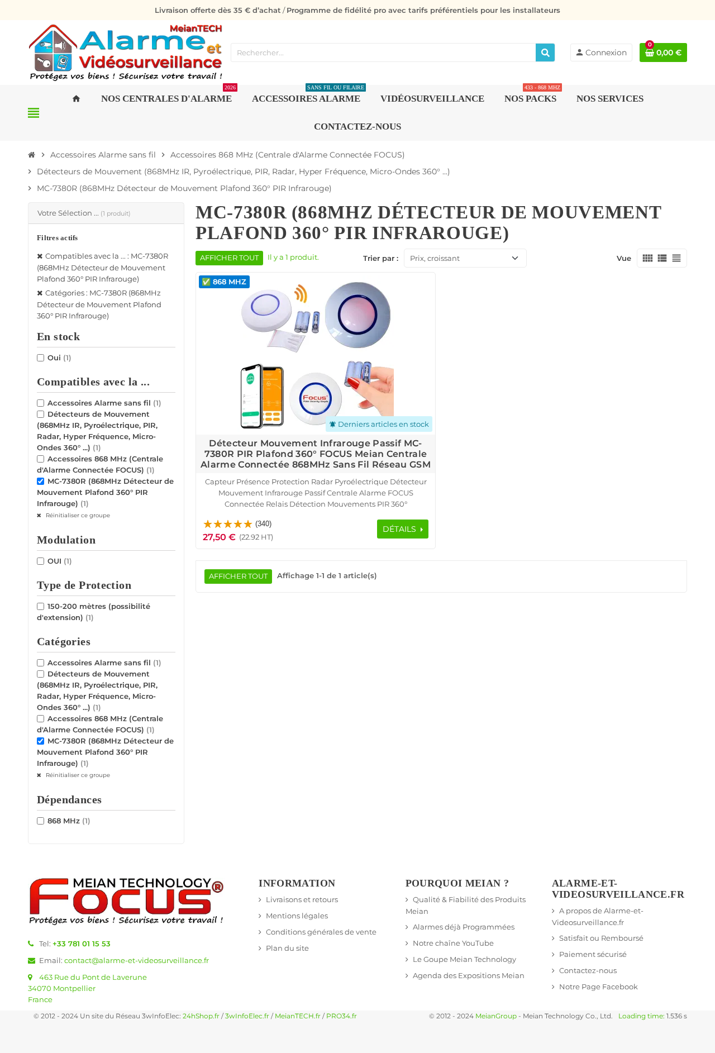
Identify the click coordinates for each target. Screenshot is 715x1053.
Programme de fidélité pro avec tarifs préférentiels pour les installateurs (423, 10)
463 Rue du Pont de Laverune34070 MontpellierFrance (87, 988)
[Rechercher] (545, 52)
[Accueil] (32, 154)
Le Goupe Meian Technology (464, 959)
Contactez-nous (588, 970)
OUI (59, 560)
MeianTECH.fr (298, 1016)
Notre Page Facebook (598, 986)
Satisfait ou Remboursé (601, 937)
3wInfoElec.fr (247, 1016)
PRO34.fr (341, 1016)
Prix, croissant (435, 258)
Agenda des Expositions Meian (469, 975)
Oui (59, 357)
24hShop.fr (201, 1016)
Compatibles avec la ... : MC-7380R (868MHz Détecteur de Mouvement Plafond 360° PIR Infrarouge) (102, 267)
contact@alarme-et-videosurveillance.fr (136, 960)
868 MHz (68, 820)
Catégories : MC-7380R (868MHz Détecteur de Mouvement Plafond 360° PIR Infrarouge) (99, 304)
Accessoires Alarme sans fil (104, 402)
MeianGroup (496, 1016)
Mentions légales (297, 915)
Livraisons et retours (302, 899)
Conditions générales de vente (321, 931)
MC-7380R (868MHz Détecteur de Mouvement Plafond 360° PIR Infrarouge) (105, 492)
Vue (624, 258)
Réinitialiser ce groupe (77, 515)
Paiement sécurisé (593, 954)
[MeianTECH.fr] (125, 51)
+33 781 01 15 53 (82, 943)
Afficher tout (229, 258)
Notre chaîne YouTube (453, 942)
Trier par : (380, 258)
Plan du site (287, 948)
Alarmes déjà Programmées (463, 926)
